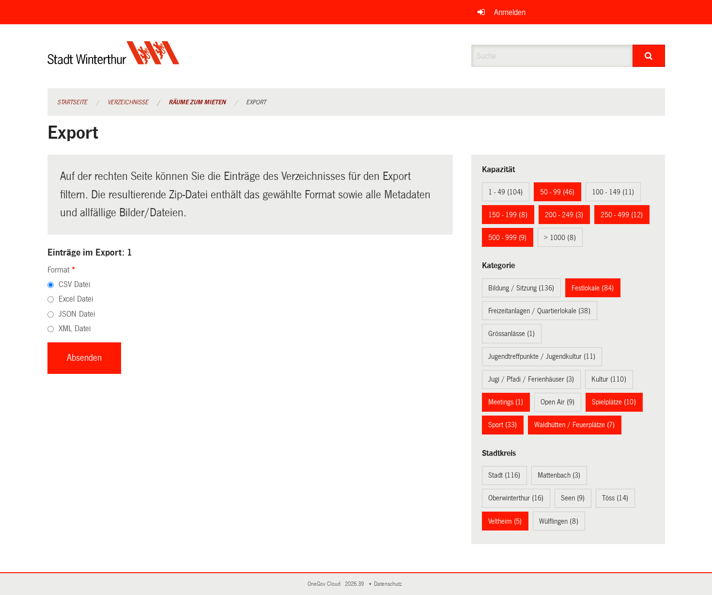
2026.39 (355, 584)
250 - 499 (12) (622, 215)
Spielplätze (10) (614, 402)
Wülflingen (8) (558, 521)
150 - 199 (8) (507, 215)
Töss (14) (615, 498)
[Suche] (649, 56)
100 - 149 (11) (613, 192)
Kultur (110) (608, 379)
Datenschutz (389, 584)
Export (256, 102)
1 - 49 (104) (505, 192)
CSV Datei (74, 284)
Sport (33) (502, 425)
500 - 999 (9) (507, 237)
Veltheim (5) (505, 521)
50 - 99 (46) (557, 192)
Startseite (72, 102)
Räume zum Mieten (197, 102)
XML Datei (75, 328)
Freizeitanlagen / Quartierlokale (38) (539, 311)
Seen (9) (573, 498)
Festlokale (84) (593, 288)
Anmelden (510, 12)
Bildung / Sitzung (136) (521, 288)
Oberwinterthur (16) (515, 498)
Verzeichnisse (128, 102)
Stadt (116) (504, 475)
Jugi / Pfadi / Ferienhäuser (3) (531, 379)
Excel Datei (76, 299)
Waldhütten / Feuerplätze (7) (574, 425)
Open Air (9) (557, 402)
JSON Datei (77, 314)
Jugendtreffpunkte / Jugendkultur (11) (541, 356)
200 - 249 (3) (564, 215)
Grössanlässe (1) (511, 334)
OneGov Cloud (325, 584)
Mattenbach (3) (559, 475)
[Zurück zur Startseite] (113, 61)
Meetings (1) (505, 402)
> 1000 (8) (560, 237)
